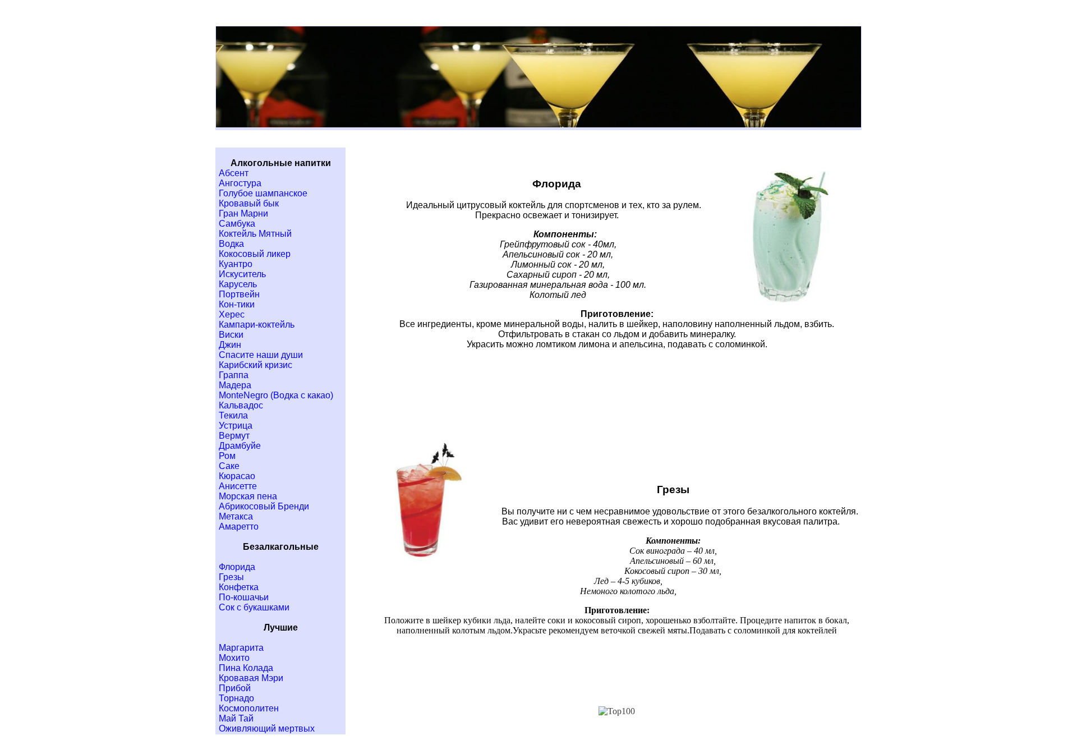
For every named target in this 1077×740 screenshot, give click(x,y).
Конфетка (239, 587)
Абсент (233, 173)
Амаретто (239, 526)
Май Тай (236, 718)
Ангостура (240, 183)
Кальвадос (241, 405)
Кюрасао (237, 476)
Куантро (235, 264)
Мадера (235, 385)
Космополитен (249, 708)
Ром (227, 456)
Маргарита (241, 647)
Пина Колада (246, 668)
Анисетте (238, 486)
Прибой (235, 688)
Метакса (236, 516)
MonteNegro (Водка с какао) (276, 395)
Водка (231, 244)
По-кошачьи (244, 597)
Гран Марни (243, 213)
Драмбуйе (240, 446)
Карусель (238, 284)
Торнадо (236, 698)
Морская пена (248, 496)
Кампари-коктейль (256, 324)
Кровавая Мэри (251, 678)
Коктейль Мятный (255, 233)
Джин (230, 345)
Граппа (233, 375)
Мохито (234, 658)
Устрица (235, 425)
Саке (229, 466)
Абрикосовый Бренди (264, 506)
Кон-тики (237, 304)
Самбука (237, 223)
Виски (231, 334)
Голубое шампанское (263, 193)
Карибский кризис (255, 365)
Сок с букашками (254, 607)
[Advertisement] (617, 405)
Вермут (234, 435)
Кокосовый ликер (255, 254)
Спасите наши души (261, 355)
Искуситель (242, 274)
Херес (232, 314)
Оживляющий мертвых (267, 728)
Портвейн (239, 294)
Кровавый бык (249, 203)
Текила (233, 415)
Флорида (237, 567)
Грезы (231, 577)
